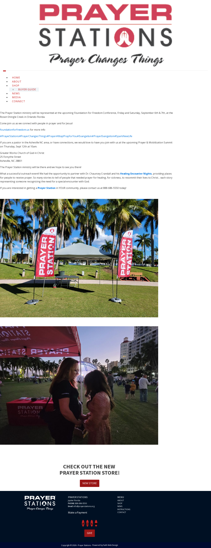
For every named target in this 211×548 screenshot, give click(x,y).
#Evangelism (84, 136)
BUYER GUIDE (27, 89)
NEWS (119, 506)
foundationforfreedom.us (14, 129)
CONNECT (18, 101)
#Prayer (51, 136)
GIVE (89, 533)
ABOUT (120, 500)
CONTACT (121, 512)
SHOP (119, 503)
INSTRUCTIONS (123, 509)
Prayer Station (47, 188)
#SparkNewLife (123, 136)
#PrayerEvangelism (103, 136)
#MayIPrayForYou (66, 136)
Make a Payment (77, 512)
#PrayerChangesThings (33, 136)
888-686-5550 (81, 503)
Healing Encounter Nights (136, 173)
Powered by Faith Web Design (105, 545)
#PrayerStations (9, 136)
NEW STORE (89, 483)
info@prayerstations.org (84, 506)
